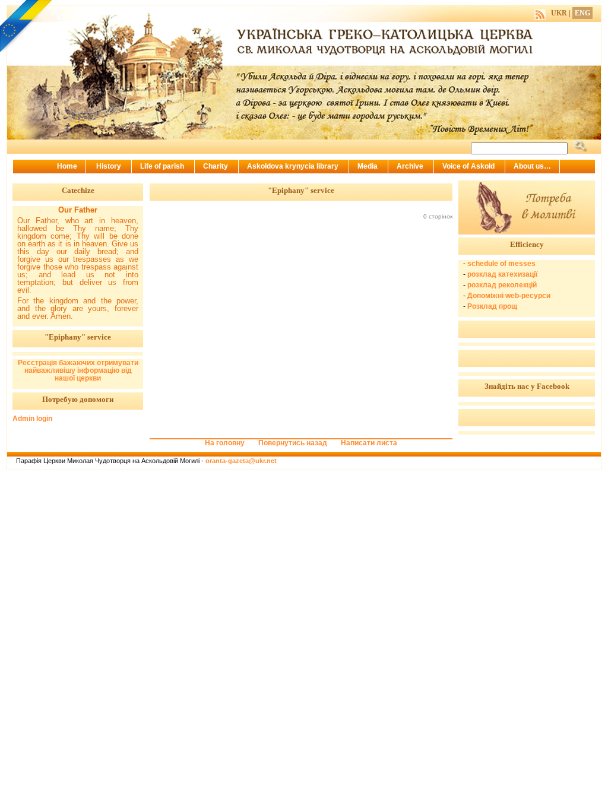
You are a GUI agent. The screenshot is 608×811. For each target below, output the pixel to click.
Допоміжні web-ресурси (508, 296)
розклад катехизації (502, 274)
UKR (559, 13)
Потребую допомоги (77, 399)
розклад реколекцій (502, 285)
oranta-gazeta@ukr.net (241, 460)
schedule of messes (501, 263)
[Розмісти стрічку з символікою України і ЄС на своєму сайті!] (26, 26)
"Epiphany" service (78, 336)
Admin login (32, 418)
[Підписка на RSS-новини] (540, 13)
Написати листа (369, 443)
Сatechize (78, 190)
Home (67, 166)
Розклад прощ (492, 306)
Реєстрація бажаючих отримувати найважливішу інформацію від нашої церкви (78, 370)
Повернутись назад (292, 443)
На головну (225, 443)
